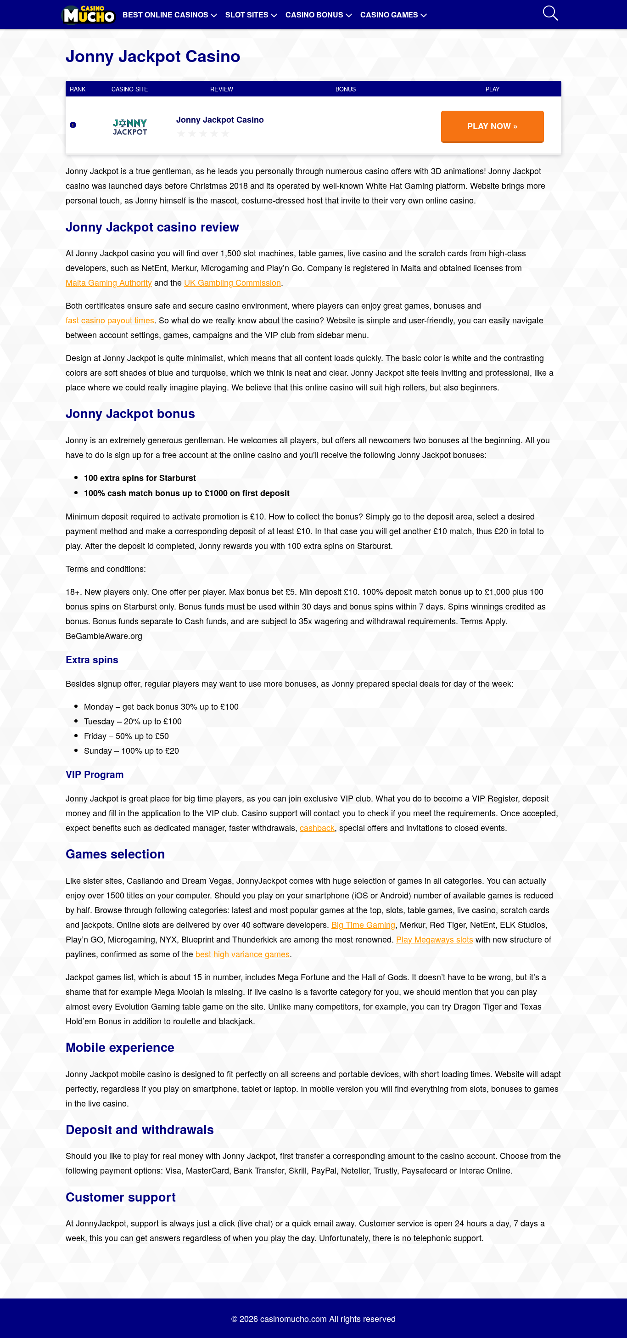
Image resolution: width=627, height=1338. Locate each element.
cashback (317, 827)
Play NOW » (492, 126)
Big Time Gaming (363, 924)
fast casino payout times (110, 320)
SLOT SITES (247, 14)
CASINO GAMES (389, 14)
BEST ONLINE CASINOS (165, 14)
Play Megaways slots (434, 939)
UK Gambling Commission (232, 282)
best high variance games (243, 954)
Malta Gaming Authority (109, 282)
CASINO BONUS (314, 14)
